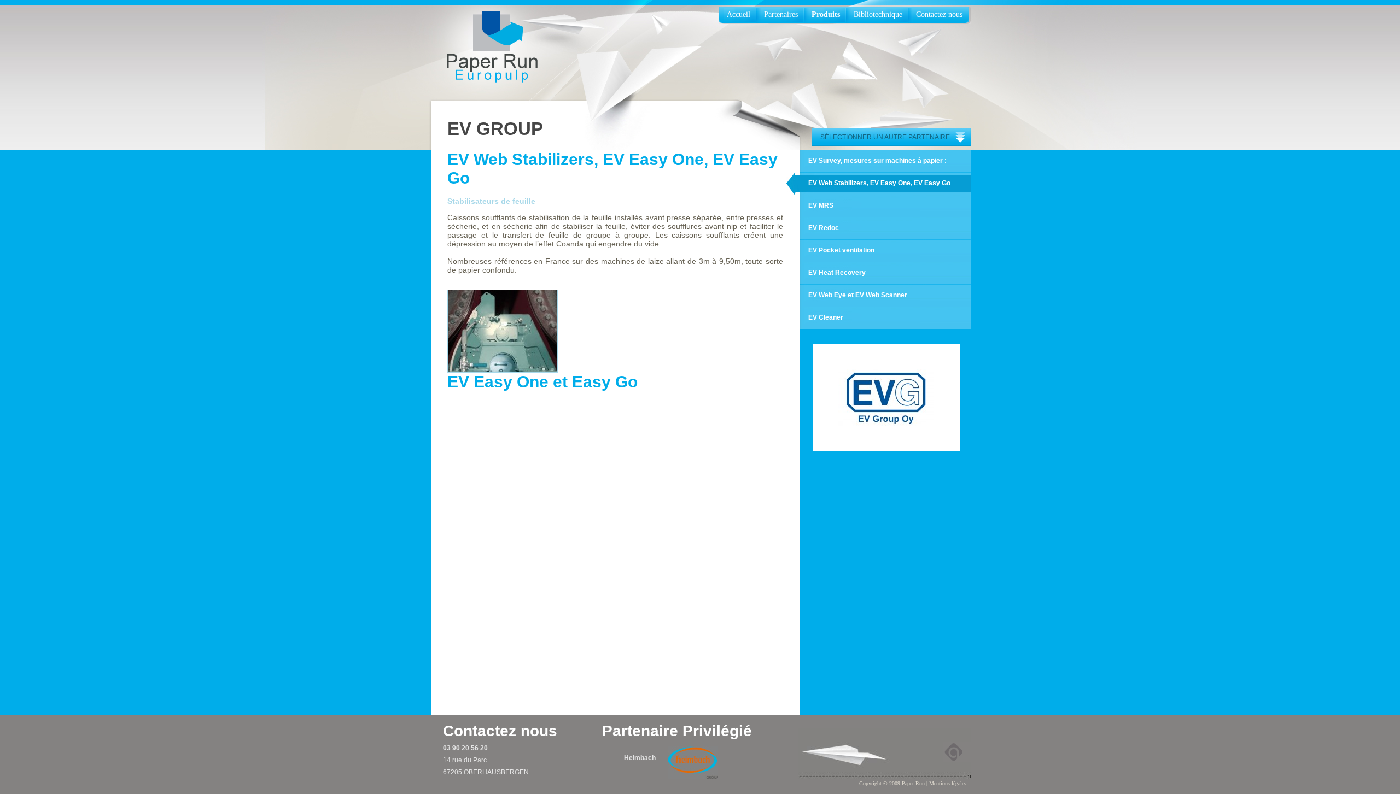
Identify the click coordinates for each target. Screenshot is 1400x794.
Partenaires (781, 14)
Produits (826, 14)
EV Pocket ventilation (841, 250)
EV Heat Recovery (837, 273)
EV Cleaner (825, 317)
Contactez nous (939, 14)
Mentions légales (947, 783)
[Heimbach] (693, 762)
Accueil (738, 14)
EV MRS (820, 205)
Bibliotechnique (878, 14)
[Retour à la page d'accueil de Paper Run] (492, 47)
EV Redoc (823, 228)
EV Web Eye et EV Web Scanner (857, 295)
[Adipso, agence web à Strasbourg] (957, 752)
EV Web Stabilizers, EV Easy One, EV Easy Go (879, 183)
